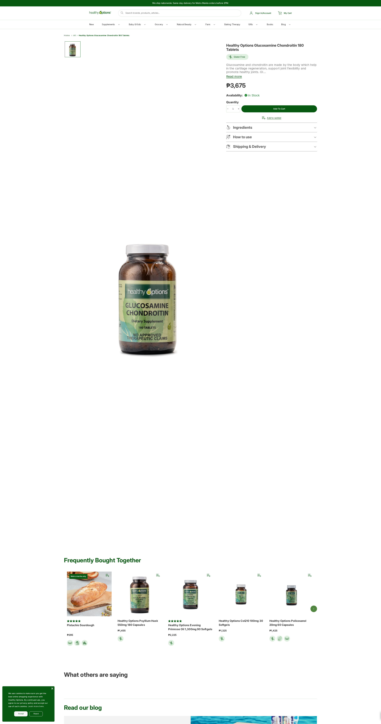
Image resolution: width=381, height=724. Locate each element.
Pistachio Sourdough (80, 625)
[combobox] (179, 13)
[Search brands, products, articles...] (122, 13)
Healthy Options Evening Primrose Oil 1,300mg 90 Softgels (190, 627)
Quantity (233, 102)
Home (67, 35)
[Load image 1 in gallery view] (73, 49)
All (74, 35)
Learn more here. (36, 706)
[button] (110, 25)
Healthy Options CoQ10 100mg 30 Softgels (241, 622)
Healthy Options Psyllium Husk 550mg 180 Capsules (138, 622)
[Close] (52, 688)
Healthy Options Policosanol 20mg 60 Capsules (287, 622)
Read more (234, 76)
